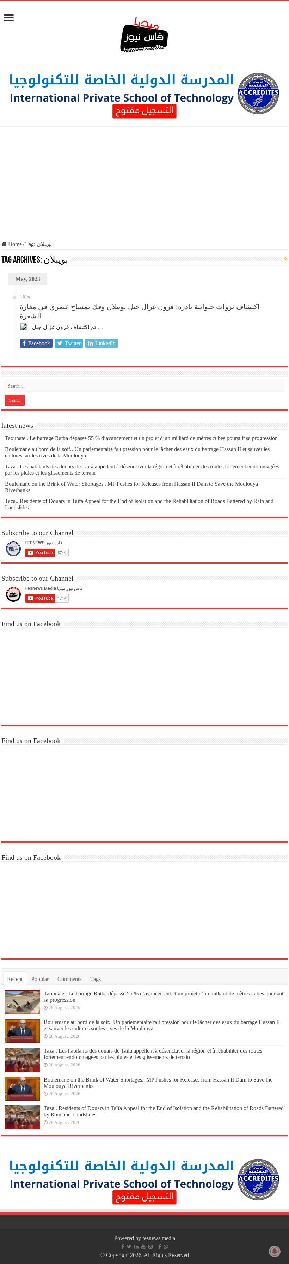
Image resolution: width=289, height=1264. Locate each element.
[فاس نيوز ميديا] (144, 33)
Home (14, 244)
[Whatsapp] (166, 1246)
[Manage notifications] (274, 1251)
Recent (15, 979)
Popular (40, 979)
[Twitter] (129, 1246)
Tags (95, 979)
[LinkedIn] (136, 1246)
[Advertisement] (144, 184)
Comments (69, 979)
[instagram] (150, 1246)
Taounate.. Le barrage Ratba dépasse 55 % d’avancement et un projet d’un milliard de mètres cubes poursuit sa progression (141, 438)
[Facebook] (123, 1246)
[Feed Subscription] (286, 259)
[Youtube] (143, 1246)
